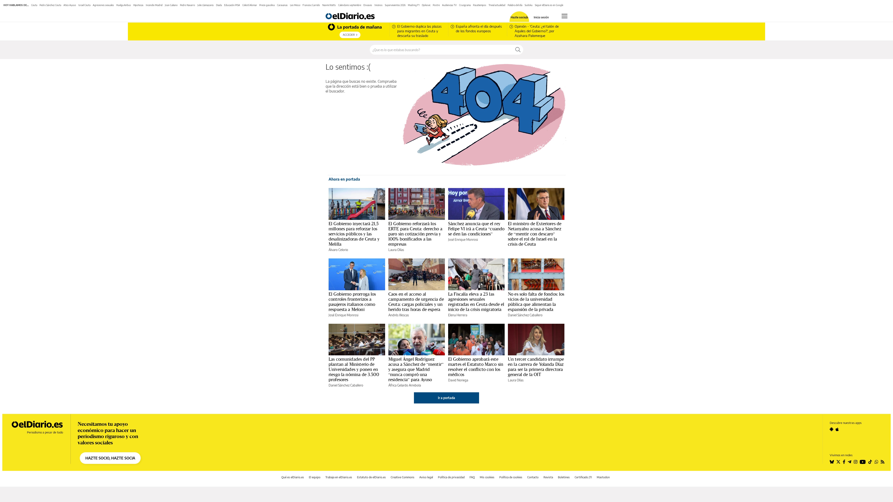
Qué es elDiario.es (292, 477)
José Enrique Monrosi (463, 239)
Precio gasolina (267, 5)
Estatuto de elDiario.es (371, 477)
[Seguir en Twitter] (838, 462)
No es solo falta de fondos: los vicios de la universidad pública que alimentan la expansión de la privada (536, 301)
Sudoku (529, 5)
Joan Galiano (171, 5)
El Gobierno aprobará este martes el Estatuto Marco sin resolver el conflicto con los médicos (475, 366)
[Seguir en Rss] (882, 462)
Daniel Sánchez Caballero (525, 315)
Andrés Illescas (398, 315)
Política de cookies (510, 477)
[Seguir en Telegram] (849, 462)
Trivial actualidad (497, 5)
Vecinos (378, 5)
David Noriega (458, 380)
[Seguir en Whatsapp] (876, 462)
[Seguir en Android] (831, 429)
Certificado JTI (583, 477)
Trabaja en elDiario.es (338, 477)
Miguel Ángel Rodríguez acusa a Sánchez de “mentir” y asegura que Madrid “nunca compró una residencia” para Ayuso (415, 369)
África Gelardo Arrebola (404, 385)
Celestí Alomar (249, 5)
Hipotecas (138, 5)
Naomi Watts (329, 5)
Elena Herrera (457, 315)
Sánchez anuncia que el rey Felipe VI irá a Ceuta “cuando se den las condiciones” (476, 229)
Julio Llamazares (205, 5)
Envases (367, 5)
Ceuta (34, 5)
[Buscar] (518, 50)
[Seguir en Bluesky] (832, 462)
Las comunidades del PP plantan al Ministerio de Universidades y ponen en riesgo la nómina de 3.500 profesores (354, 369)
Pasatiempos (479, 5)
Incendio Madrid (154, 5)
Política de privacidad (451, 477)
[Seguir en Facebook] (844, 462)
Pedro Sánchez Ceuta (50, 5)
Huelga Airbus (123, 5)
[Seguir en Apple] (837, 429)
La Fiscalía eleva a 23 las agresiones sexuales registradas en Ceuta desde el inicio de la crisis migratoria (476, 301)
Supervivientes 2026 (395, 5)
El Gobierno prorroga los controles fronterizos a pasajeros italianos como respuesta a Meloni (352, 301)
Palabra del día (515, 5)
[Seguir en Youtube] (863, 462)
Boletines (564, 477)
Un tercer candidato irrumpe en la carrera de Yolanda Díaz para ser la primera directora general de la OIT (536, 366)
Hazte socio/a (519, 17)
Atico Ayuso (69, 5)
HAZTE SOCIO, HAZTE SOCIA (110, 458)
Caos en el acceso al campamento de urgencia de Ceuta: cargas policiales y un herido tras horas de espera (416, 301)
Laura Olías (396, 250)
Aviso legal (426, 477)
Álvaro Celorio (338, 250)
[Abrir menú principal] (564, 16)
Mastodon (603, 477)
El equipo (314, 477)
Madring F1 (414, 5)
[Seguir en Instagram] (855, 462)
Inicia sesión (541, 17)
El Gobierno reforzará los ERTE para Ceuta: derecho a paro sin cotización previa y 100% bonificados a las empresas (415, 234)
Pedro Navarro (187, 5)
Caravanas (282, 5)
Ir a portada (446, 398)
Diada (219, 5)
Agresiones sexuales (103, 5)
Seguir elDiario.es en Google (549, 5)
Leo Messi (295, 5)
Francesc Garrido (311, 5)
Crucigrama (465, 5)
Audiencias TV (449, 5)
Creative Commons (402, 477)
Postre (436, 5)
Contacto (533, 477)
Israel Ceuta (84, 5)
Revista (548, 477)
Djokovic (426, 5)
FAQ (472, 477)
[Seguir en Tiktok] (870, 462)
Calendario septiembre (349, 5)
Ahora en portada (344, 179)
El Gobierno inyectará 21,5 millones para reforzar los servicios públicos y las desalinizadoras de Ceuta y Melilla (354, 234)
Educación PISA (232, 5)
